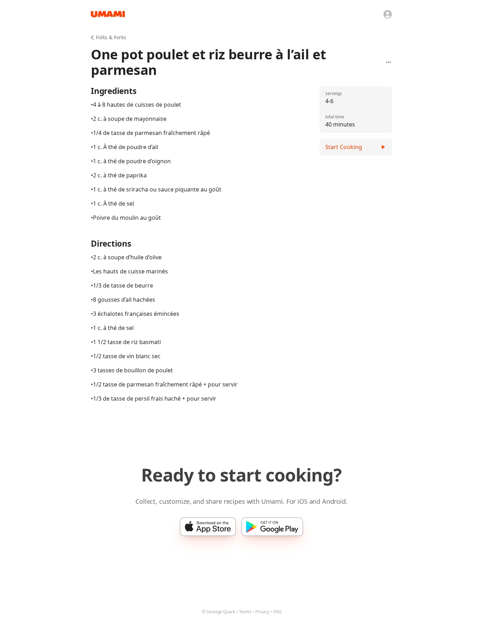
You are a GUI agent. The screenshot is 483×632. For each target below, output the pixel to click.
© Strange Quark (218, 612)
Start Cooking (343, 147)
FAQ (277, 612)
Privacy (262, 612)
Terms (245, 612)
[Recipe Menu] (388, 62)
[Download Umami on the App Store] (208, 527)
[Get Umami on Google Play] (272, 527)
